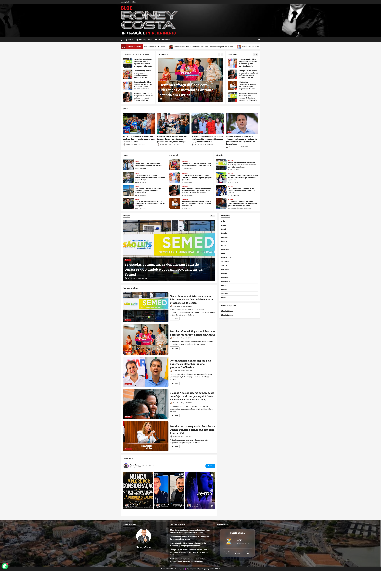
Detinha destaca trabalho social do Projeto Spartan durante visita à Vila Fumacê (221, 190)
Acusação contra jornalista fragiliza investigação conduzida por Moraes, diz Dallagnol (128, 203)
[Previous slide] (219, 54)
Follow (212, 466)
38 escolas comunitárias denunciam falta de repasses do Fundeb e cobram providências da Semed (127, 63)
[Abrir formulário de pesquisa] (259, 40)
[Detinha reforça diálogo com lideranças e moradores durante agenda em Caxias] (169, 250)
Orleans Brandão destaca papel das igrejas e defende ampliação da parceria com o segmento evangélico (172, 139)
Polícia (223, 285)
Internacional (226, 257)
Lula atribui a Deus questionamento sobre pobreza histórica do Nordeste (128, 164)
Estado (223, 245)
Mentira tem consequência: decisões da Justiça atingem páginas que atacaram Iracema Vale (174, 203)
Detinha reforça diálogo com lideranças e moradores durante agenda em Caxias (127, 74)
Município (225, 277)
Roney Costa (166, 99)
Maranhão (163, 80)
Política (200, 132)
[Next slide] (222, 54)
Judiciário (225, 261)
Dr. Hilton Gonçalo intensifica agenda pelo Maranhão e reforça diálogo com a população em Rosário (207, 139)
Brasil (137, 161)
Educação (224, 237)
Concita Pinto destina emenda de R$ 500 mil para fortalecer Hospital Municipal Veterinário (221, 177)
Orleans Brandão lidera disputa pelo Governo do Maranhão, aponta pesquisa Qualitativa (197, 47)
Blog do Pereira (227, 315)
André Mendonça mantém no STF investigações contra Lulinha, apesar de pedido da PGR (128, 177)
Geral (126, 132)
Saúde (223, 297)
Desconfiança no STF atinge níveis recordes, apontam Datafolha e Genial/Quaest (128, 190)
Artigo (223, 225)
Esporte (224, 241)
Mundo (224, 273)
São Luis (230, 160)
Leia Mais (176, 319)
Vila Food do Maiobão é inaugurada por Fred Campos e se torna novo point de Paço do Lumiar (139, 139)
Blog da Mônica (227, 311)
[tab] (128, 54)
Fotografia (225, 249)
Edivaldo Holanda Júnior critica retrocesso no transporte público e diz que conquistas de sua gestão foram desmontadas (241, 140)
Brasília (224, 233)
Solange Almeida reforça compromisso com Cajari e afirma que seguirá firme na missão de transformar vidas (127, 97)
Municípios (225, 281)
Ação (223, 221)
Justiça (224, 265)
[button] (122, 40)
